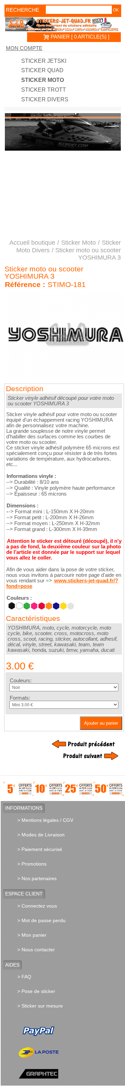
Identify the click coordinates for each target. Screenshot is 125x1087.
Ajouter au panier (101, 723)
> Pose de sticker (36, 991)
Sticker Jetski (43, 61)
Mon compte (24, 48)
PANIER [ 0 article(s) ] (79, 37)
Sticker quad (42, 70)
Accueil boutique (32, 242)
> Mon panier (32, 935)
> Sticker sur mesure (40, 1006)
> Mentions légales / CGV (45, 820)
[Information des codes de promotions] (63, 788)
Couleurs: (21, 680)
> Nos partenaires (37, 878)
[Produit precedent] (85, 744)
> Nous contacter (36, 949)
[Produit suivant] (85, 755)
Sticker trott (43, 90)
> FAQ (24, 976)
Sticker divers (44, 100)
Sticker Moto (42, 80)
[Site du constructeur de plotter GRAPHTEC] (70, 1074)
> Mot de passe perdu (41, 920)
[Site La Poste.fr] (70, 1052)
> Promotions (32, 864)
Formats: (20, 698)
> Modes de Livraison (41, 834)
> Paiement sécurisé (39, 849)
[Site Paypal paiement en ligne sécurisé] (70, 1031)
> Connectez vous (37, 906)
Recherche (15, 10)
